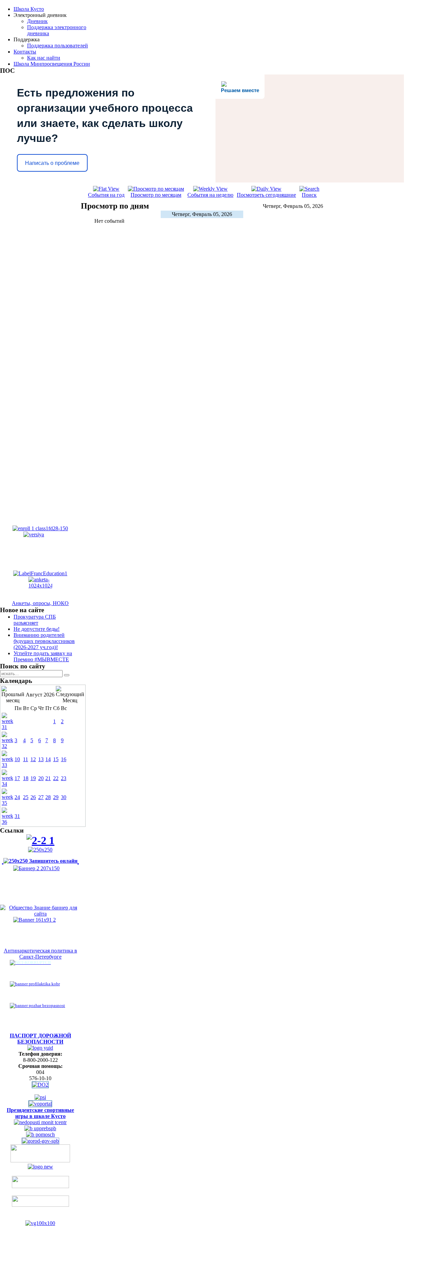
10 (17, 759)
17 (17, 778)
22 (56, 778)
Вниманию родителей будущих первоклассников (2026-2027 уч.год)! (44, 641)
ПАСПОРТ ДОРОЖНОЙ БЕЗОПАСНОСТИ (40, 1039)
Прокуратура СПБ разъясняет (35, 620)
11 (25, 759)
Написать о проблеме (52, 163)
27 (41, 797)
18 (25, 778)
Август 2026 (40, 694)
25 (25, 797)
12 (33, 759)
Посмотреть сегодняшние (266, 195)
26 (33, 797)
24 (17, 797)
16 (63, 759)
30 (63, 797)
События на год (106, 195)
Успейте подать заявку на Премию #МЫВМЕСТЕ (43, 656)
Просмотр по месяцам (156, 195)
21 (48, 778)
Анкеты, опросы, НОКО (40, 603)
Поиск (309, 195)
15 (56, 759)
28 (48, 797)
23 (63, 778)
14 (48, 759)
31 (17, 816)
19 (33, 778)
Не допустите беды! (37, 629)
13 (41, 759)
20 (41, 778)
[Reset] (66, 675)
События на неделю (210, 195)
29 (56, 797)
